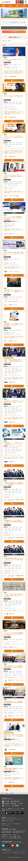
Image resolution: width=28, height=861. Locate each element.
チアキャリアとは (9, 820)
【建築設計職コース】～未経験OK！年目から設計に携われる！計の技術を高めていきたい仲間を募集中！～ (14, 325)
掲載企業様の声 (4, 834)
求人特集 (6, 793)
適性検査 (17, 805)
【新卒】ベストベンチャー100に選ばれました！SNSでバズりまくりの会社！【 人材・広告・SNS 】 (14, 137)
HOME (2, 793)
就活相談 (22, 808)
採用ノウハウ (16, 834)
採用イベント (10, 834)
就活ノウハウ (4, 808)
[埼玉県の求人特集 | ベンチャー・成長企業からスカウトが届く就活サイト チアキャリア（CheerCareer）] (6, 2)
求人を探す (7, 801)
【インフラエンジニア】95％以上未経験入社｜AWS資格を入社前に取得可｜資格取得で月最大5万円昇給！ (14, 634)
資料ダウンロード (5, 836)
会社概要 (3, 823)
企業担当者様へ (8, 832)
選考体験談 (10, 808)
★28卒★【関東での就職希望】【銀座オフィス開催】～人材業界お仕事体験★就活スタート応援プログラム (13, 361)
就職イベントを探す (18, 803)
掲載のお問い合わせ (20, 832)
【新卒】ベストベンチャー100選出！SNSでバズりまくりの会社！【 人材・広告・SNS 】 (13, 97)
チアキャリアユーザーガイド (16, 810)
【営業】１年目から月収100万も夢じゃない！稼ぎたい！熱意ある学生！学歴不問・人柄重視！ (13, 176)
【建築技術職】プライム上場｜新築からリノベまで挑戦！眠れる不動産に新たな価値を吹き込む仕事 (13, 522)
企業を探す (7, 803)
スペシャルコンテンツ (16, 808)
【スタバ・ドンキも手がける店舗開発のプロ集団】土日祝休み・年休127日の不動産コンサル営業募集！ (13, 218)
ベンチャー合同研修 (12, 836)
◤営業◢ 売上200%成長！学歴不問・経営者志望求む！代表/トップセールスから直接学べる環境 (14, 736)
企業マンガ (8, 810)
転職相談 (3, 810)
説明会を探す (17, 801)
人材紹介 (18, 836)
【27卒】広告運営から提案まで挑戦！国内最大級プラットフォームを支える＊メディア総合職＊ (13, 254)
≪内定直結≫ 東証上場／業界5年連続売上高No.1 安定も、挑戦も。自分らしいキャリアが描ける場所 (13, 595)
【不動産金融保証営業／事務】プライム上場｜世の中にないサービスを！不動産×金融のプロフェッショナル (13, 560)
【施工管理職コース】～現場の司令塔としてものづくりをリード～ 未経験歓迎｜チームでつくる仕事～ (14, 291)
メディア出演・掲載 (16, 823)
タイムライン (8, 805)
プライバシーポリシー (6, 825)
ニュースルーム (9, 823)
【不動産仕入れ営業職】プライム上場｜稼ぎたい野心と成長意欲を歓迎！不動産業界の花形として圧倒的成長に (13, 484)
